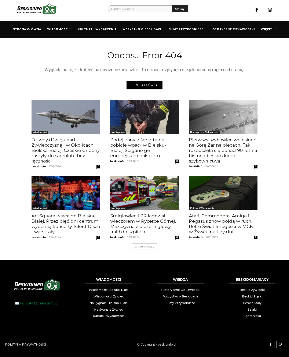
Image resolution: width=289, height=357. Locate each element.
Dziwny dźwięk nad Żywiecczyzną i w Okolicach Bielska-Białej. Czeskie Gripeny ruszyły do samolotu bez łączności (66, 150)
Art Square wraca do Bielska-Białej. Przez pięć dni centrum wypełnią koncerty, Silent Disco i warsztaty (66, 223)
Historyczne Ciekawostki (204, 132)
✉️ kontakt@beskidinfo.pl (37, 303)
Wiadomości (40, 132)
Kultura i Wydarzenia (202, 208)
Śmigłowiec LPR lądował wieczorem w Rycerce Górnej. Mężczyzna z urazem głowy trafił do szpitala (143, 223)
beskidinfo (39, 166)
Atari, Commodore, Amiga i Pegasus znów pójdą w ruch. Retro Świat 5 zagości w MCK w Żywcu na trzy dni (221, 223)
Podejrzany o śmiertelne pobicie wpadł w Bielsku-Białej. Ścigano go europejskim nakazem (138, 147)
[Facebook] (256, 10)
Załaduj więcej (143, 246)
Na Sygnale (118, 132)
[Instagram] (269, 10)
